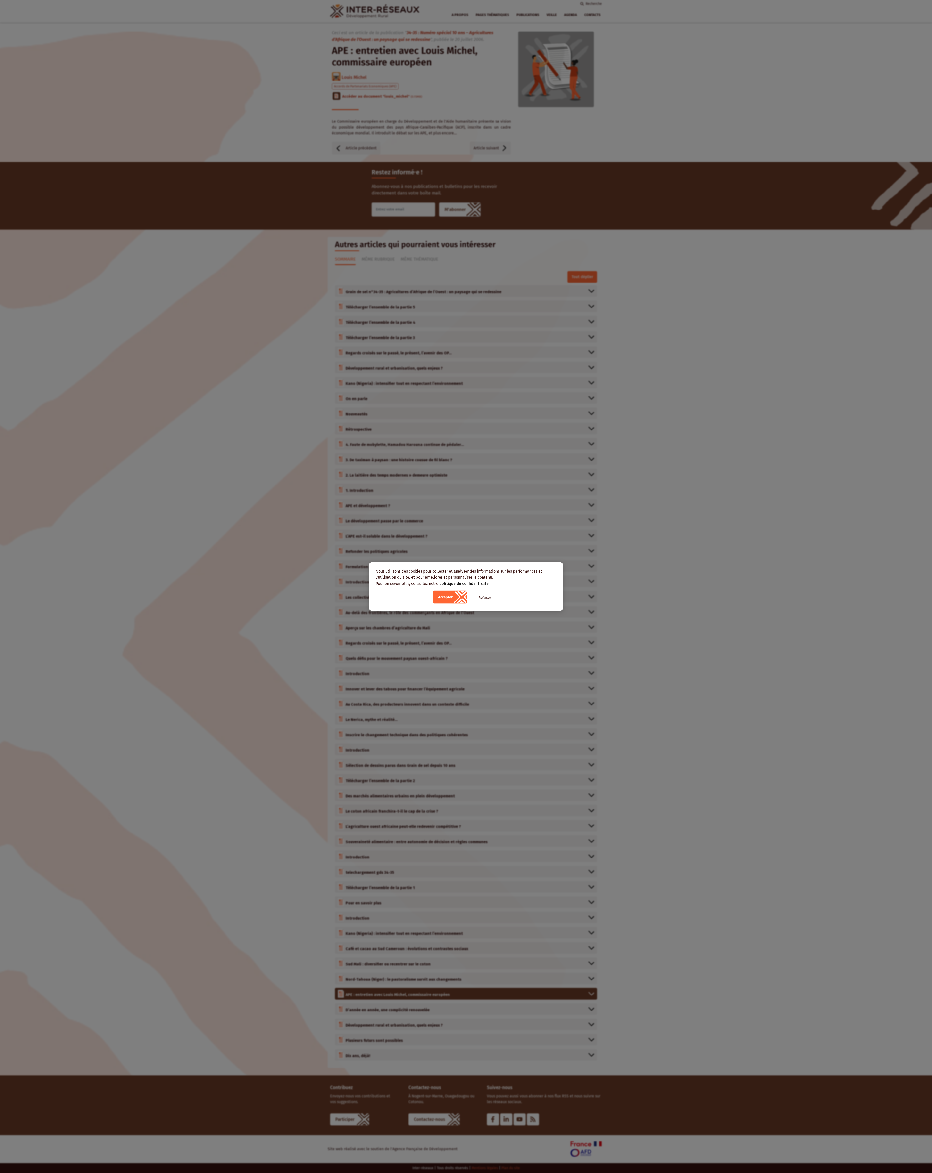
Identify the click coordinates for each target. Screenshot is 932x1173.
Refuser (484, 597)
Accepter (445, 597)
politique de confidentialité (464, 583)
